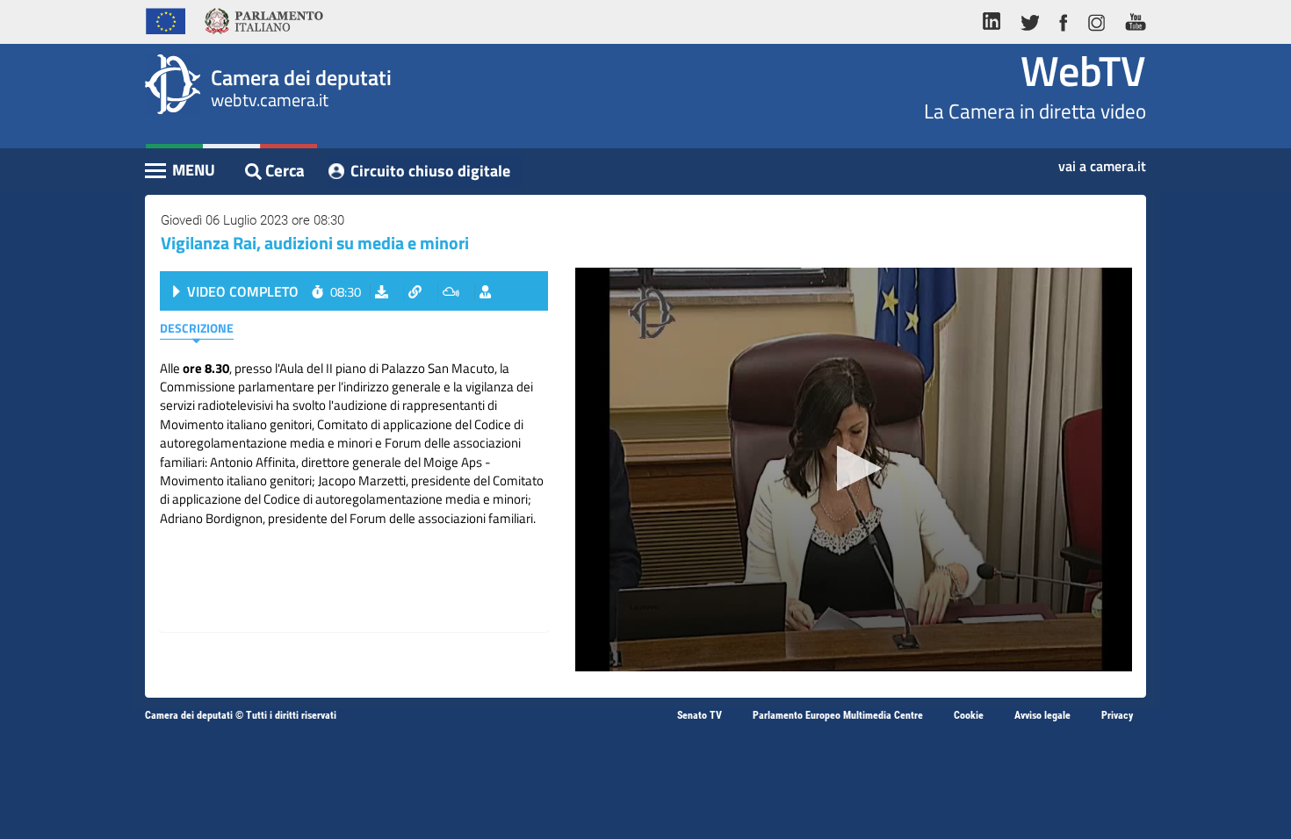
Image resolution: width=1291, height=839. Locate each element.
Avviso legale (1042, 715)
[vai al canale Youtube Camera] (1130, 19)
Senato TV (699, 715)
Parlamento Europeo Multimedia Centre (838, 715)
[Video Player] (853, 469)
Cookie (969, 715)
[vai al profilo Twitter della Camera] (1029, 19)
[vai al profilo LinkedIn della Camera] (996, 19)
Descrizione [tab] (197, 328)
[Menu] (181, 172)
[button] (854, 468)
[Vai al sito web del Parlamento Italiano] (264, 19)
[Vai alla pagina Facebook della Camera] (1062, 19)
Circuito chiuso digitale (430, 171)
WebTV (1083, 71)
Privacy (1117, 715)
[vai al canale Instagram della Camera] (1096, 19)
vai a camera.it (1102, 160)
